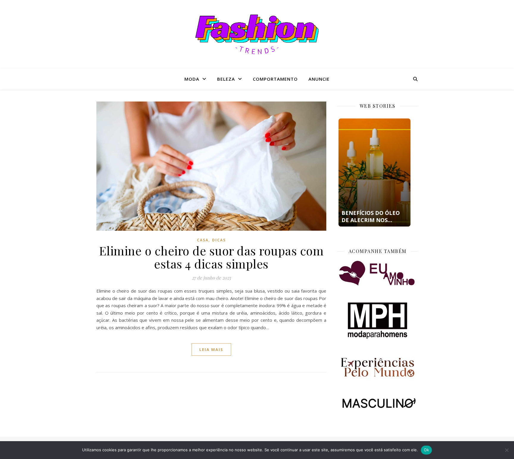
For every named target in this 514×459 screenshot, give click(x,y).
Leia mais (211, 349)
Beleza (226, 79)
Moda (191, 79)
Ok (426, 449)
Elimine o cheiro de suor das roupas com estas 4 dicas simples (211, 257)
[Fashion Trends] (257, 34)
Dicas (219, 240)
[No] (507, 450)
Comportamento (275, 79)
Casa (203, 240)
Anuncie (319, 79)
